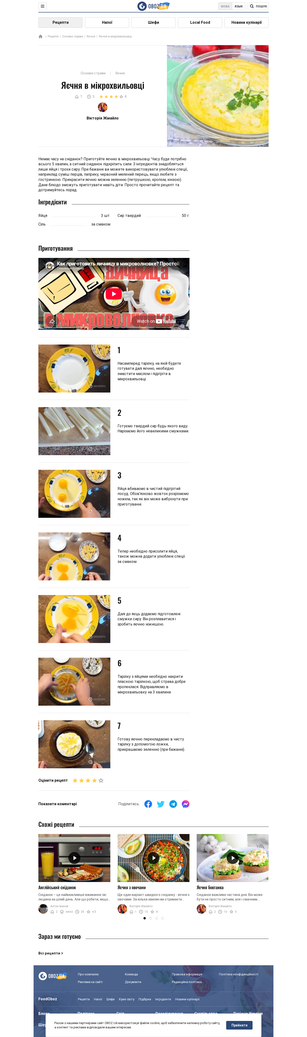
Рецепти (61, 22)
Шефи (153, 22)
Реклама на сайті (90, 982)
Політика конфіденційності (238, 974)
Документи (133, 982)
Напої (107, 22)
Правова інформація (187, 974)
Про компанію (88, 974)
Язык (239, 6)
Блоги (43, 1013)
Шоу (42, 1025)
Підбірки (145, 999)
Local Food (200, 22)
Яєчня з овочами (132, 887)
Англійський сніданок (57, 887)
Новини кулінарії (246, 22)
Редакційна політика (187, 982)
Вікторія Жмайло (141, 906)
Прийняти (239, 1025)
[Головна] (40, 36)
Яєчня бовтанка (210, 887)
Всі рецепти (49, 953)
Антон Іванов (59, 906)
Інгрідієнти (163, 999)
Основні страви (72, 36)
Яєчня (91, 36)
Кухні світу (126, 999)
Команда (131, 974)
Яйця (42, 215)
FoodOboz (47, 999)
